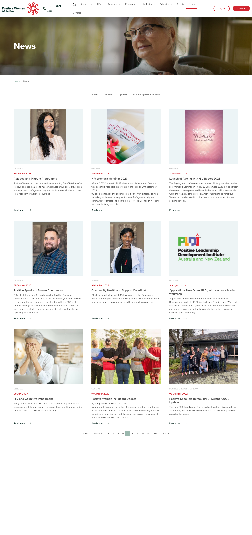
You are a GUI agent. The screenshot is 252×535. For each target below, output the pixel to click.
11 (148, 433)
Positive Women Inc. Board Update (113, 399)
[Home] (20, 8)
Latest (95, 94)
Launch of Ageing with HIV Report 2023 (194, 178)
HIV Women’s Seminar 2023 (109, 178)
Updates (123, 94)
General (109, 94)
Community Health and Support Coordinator (119, 290)
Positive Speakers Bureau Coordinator (38, 290)
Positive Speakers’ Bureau (146, 94)
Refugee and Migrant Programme (35, 178)
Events (180, 4)
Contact (77, 12)
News (192, 4)
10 (143, 433)
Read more (19, 210)
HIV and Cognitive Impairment (33, 399)
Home (74, 4)
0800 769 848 (54, 8)
